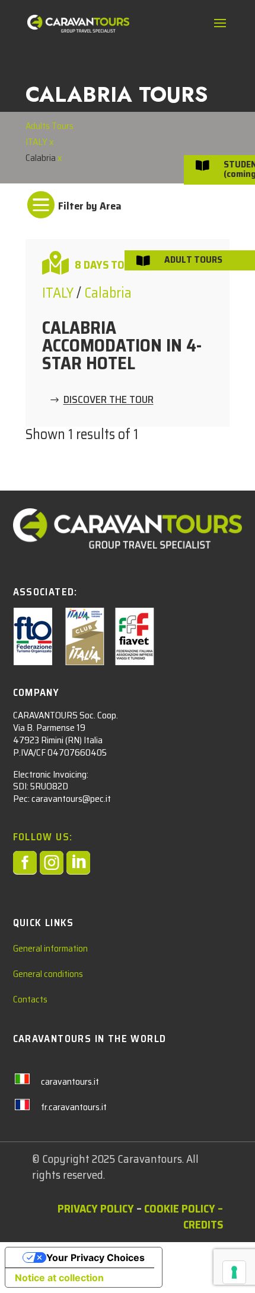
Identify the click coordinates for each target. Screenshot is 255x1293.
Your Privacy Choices (95, 1257)
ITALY (37, 141)
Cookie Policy (179, 1208)
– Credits (203, 1216)
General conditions (48, 973)
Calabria (108, 293)
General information (50, 948)
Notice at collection (59, 1278)
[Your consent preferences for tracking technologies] (234, 1272)
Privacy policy (96, 1208)
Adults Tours (50, 125)
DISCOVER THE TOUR (108, 400)
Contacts (30, 999)
